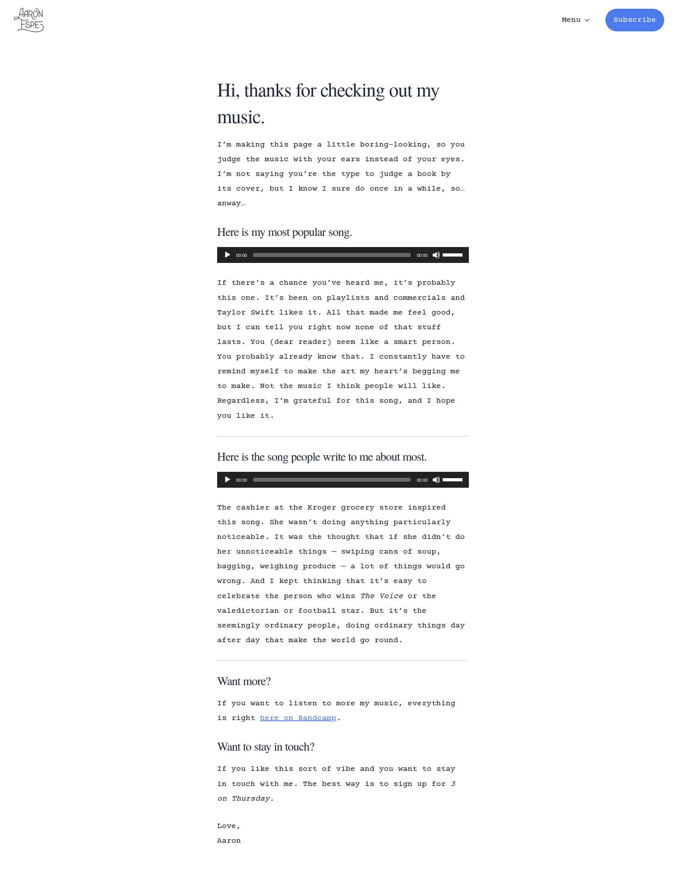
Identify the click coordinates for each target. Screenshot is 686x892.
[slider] (454, 254)
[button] (634, 20)
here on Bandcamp (298, 718)
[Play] (227, 255)
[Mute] (436, 255)
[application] (342, 255)
